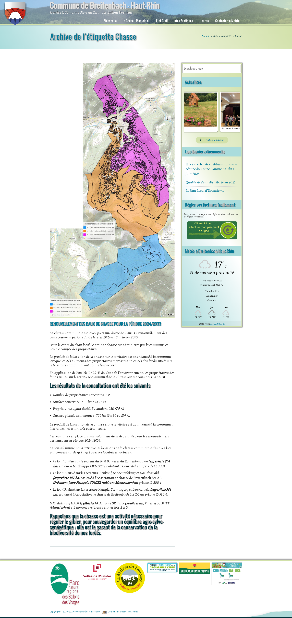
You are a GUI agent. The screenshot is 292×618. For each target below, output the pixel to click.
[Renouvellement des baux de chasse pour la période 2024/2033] (112, 190)
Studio (134, 611)
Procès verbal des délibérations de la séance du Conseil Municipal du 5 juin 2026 (211, 169)
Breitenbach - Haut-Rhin (87, 611)
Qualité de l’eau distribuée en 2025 (211, 182)
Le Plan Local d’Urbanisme (205, 191)
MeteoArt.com (217, 323)
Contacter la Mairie (227, 21)
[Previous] (191, 111)
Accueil (205, 36)
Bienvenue (110, 21)
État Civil (162, 21)
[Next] (232, 111)
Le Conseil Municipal (136, 21)
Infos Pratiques (183, 21)
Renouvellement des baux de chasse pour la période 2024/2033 (105, 324)
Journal (205, 21)
